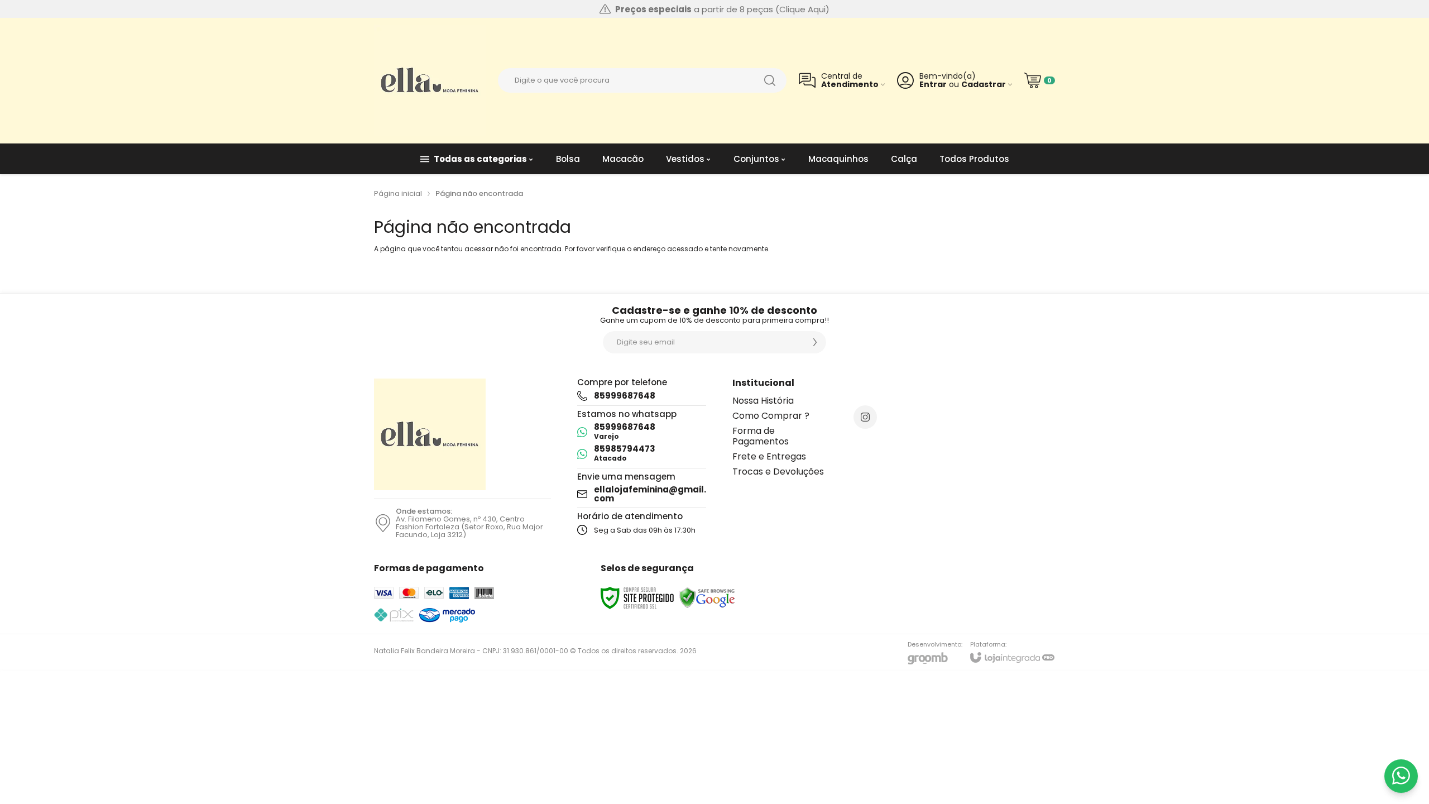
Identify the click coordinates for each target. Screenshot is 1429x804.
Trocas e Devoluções (778, 471)
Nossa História (763, 400)
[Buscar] (769, 80)
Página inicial (398, 193)
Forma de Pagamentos (760, 436)
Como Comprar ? (770, 415)
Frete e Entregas (769, 456)
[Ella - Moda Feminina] (430, 80)
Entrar (933, 84)
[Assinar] (815, 342)
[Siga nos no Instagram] (865, 417)
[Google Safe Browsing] (707, 597)
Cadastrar (983, 84)
